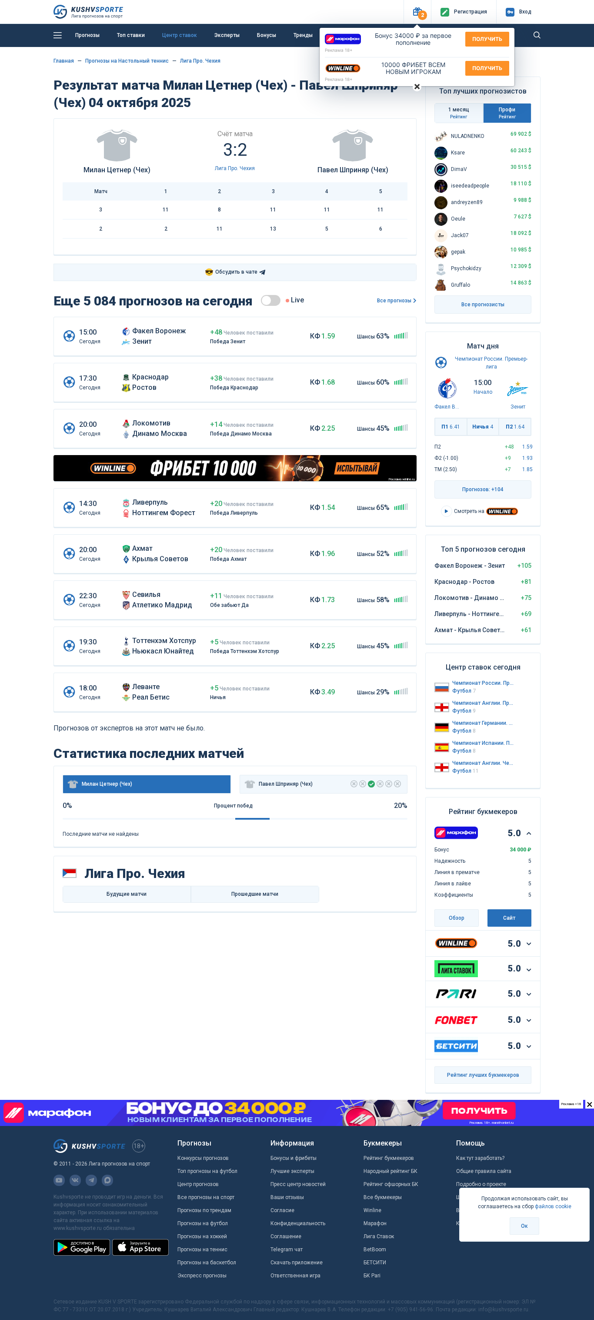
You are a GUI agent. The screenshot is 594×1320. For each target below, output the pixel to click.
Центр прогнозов (198, 1184)
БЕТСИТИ (375, 1263)
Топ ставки (131, 35)
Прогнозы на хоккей (202, 1236)
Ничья (482, 427)
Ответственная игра (295, 1276)
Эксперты (227, 35)
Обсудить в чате (231, 272)
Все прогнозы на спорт (205, 1197)
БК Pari (372, 1276)
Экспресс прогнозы (202, 1276)
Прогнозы (87, 35)
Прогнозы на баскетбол (206, 1263)
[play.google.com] (81, 1247)
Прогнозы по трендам (204, 1210)
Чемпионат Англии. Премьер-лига (483, 703)
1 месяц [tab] (458, 113)
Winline (372, 1210)
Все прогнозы (394, 301)
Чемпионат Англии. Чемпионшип (483, 763)
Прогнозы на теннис (202, 1249)
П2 (515, 427)
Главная (63, 61)
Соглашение (285, 1236)
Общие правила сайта (483, 1171)
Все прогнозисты (482, 305)
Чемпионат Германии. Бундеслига (483, 723)
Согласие (282, 1210)
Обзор (456, 918)
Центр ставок (179, 35)
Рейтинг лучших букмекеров (483, 1075)
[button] (417, 12)
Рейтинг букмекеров (389, 1158)
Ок (524, 1226)
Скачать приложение (296, 1263)
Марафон (375, 1223)
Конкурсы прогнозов (203, 1158)
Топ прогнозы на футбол (207, 1171)
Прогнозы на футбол (202, 1223)
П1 (450, 427)
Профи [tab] (507, 113)
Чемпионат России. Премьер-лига (483, 683)
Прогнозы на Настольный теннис (127, 61)
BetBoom (375, 1249)
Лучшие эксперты (292, 1171)
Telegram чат (286, 1249)
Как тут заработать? (480, 1158)
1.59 (527, 447)
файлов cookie (553, 1206)
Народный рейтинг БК (390, 1171)
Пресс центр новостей (298, 1184)
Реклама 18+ (339, 50)
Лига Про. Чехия (200, 61)
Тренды (303, 35)
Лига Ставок (379, 1236)
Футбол (464, 691)
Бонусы (266, 35)
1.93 (527, 458)
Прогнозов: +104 (483, 489)
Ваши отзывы (287, 1197)
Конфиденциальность (297, 1223)
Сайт (509, 918)
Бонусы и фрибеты (293, 1158)
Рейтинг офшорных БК (391, 1184)
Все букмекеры (383, 1197)
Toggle (270, 300)
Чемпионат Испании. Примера (483, 743)
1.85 (527, 469)
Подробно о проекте (481, 1184)
